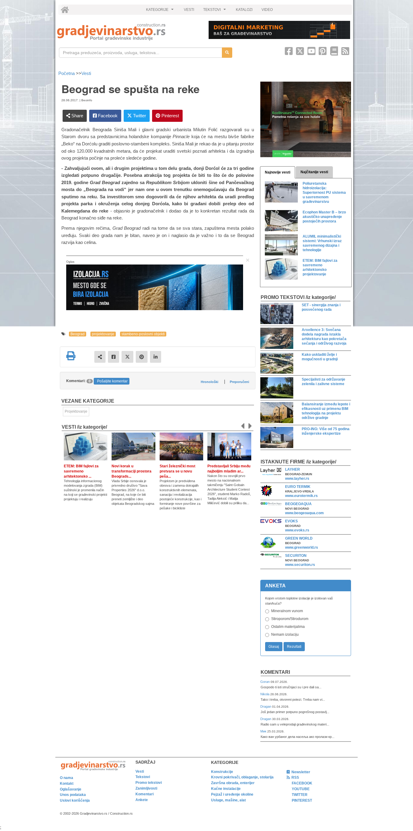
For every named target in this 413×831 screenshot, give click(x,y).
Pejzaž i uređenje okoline (232, 794)
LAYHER (292, 469)
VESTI (189, 10)
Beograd (77, 334)
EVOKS (291, 521)
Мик (263, 731)
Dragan (266, 706)
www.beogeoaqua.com (304, 513)
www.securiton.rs (300, 565)
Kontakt (66, 783)
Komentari (275, 672)
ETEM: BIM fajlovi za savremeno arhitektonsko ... (81, 471)
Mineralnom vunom (287, 611)
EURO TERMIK (298, 487)
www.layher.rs (297, 478)
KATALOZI (244, 10)
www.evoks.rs (297, 530)
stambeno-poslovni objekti (143, 334)
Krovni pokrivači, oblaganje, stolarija (242, 777)
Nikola (265, 694)
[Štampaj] (70, 355)
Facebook (107, 115)
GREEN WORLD (299, 538)
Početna (67, 73)
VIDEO (267, 10)
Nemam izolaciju (285, 634)
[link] (128, 32)
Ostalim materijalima (288, 627)
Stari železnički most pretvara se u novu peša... (177, 471)
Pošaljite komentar (112, 381)
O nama (66, 778)
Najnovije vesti (277, 172)
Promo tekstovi (148, 783)
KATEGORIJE (160, 11)
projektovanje (103, 334)
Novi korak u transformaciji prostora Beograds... (131, 471)
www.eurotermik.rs (301, 496)
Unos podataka (73, 795)
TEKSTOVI (215, 11)
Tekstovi (142, 777)
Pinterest (169, 115)
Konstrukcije (222, 772)
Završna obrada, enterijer (233, 783)
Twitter (139, 115)
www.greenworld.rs (301, 547)
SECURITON (296, 555)
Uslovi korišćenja (75, 800)
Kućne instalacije (226, 789)
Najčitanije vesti (314, 172)
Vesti (86, 73)
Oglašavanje (70, 789)
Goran (265, 681)
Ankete (141, 800)
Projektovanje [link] (76, 411)
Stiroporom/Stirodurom (289, 619)
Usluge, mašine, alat (228, 800)
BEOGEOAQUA (298, 504)
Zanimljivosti (146, 788)
